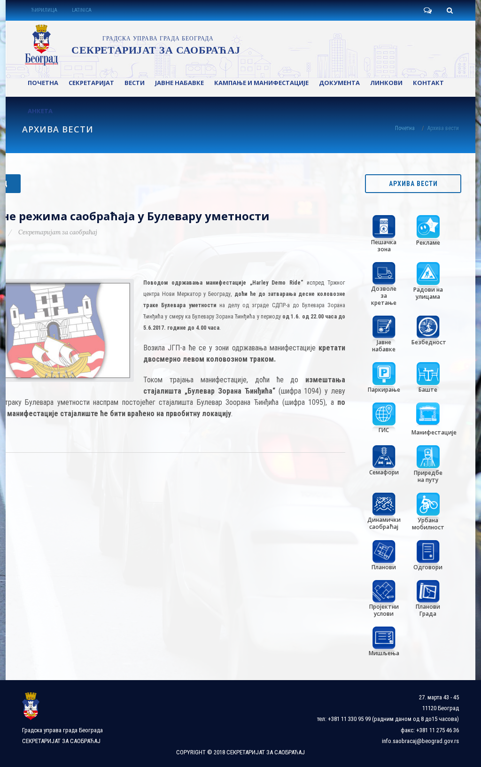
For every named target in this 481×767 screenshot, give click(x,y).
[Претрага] (449, 10)
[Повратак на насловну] (131, 45)
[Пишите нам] (427, 10)
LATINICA (82, 10)
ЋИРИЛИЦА (44, 10)
